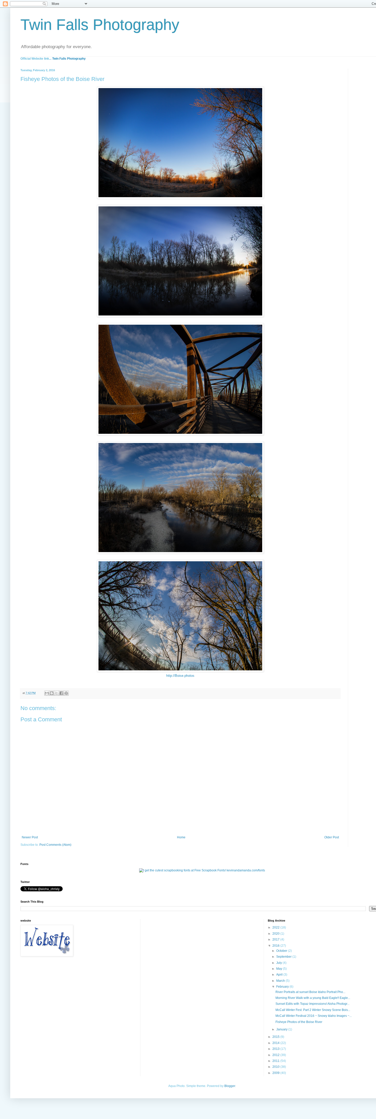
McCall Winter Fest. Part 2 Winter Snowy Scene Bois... (312, 1010)
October (282, 951)
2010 (276, 1067)
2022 (276, 927)
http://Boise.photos (180, 676)
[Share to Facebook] (61, 693)
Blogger (229, 1086)
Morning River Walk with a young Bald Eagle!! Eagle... (312, 998)
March (281, 981)
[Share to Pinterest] (66, 693)
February (283, 986)
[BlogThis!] (51, 693)
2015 (276, 1037)
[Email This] (46, 693)
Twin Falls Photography (99, 24)
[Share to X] (56, 693)
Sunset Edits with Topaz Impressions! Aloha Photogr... (312, 1004)
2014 (276, 1043)
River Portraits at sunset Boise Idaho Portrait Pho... (310, 992)
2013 (276, 1049)
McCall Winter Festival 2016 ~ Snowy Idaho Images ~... (313, 1016)
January (282, 1029)
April (279, 974)
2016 (276, 945)
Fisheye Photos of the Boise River (298, 1022)
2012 (276, 1055)
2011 (276, 1061)
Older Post (331, 837)
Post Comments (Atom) (55, 845)
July (279, 963)
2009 (276, 1073)
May (279, 968)
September (284, 956)
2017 (276, 939)
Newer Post (30, 837)
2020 (276, 933)
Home (181, 837)
